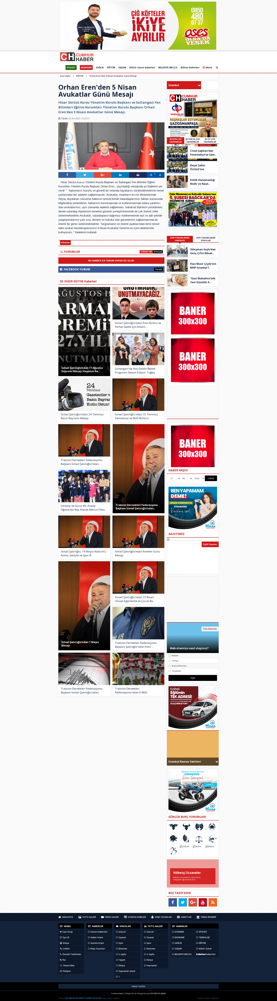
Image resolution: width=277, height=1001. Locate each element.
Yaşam (121, 959)
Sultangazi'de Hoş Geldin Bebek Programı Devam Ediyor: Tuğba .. (136, 370)
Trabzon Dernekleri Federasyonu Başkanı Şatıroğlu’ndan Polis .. (136, 645)
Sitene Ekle (68, 965)
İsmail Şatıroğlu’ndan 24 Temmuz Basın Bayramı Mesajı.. (82, 416)
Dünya (121, 965)
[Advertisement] (193, 598)
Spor (120, 943)
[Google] (193, 902)
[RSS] (213, 902)
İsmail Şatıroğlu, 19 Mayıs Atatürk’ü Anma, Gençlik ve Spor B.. (83, 553)
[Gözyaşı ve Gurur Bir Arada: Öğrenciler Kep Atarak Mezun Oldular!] (84, 486)
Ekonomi (122, 948)
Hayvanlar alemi (126, 971)
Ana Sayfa (65, 75)
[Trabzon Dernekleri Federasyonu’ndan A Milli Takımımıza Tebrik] (138, 669)
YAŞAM (178, 948)
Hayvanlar (151, 965)
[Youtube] (203, 902)
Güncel (122, 931)
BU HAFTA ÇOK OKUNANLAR (193, 140)
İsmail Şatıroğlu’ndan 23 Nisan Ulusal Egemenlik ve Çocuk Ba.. (134, 599)
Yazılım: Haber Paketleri (208, 998)
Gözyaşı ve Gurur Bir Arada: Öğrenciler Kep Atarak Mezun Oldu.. (83, 507)
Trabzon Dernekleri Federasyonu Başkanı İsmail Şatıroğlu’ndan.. (137, 506)
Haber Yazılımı (138, 986)
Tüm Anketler (210, 629)
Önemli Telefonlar (71, 954)
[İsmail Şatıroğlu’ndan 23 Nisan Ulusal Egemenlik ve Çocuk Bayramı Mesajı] (138, 577)
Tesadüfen (176, 671)
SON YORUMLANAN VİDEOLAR (205, 239)
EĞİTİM (79, 75)
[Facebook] (172, 902)
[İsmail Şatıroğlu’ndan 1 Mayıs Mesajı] (84, 605)
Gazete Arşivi (97, 943)
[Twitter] (183, 902)
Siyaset (122, 937)
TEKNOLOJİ (204, 937)
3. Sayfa (150, 954)
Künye (65, 943)
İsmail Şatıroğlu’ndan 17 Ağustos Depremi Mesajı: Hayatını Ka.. (82, 369)
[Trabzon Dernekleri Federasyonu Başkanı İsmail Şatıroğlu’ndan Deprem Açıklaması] (84, 669)
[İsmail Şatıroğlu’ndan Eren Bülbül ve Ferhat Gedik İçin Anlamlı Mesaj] (138, 303)
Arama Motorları (179, 666)
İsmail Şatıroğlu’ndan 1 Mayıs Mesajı (80, 643)
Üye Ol (65, 937)
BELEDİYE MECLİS (183, 954)
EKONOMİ (179, 937)
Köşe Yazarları (97, 948)
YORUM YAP (146, 251)
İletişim (67, 971)
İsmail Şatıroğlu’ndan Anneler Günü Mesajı (137, 553)
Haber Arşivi (96, 937)
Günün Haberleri (99, 931)
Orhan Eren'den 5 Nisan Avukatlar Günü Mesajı (113, 75)
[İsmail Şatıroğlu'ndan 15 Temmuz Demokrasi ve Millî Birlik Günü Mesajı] (138, 394)
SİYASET (202, 931)
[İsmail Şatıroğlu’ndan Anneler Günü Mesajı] (138, 532)
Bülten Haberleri (207, 954)
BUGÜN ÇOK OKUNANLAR (175, 140)
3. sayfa (122, 954)
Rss (64, 959)
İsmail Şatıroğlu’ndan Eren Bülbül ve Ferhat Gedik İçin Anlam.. (138, 325)
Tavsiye (175, 660)
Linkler (66, 948)
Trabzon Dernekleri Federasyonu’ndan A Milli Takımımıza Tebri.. (131, 690)
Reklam (175, 655)
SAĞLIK (178, 943)
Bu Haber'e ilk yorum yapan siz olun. (111, 260)
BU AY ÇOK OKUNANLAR (210, 140)
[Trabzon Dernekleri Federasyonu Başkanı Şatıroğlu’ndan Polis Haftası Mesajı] (138, 623)
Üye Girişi (67, 931)
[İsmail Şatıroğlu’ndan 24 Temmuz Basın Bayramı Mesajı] (84, 394)
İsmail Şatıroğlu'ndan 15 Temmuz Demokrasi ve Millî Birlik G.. (136, 416)
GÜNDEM (179, 931)
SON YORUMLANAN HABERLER (179, 239)
